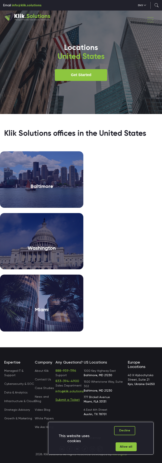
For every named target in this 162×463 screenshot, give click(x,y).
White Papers (44, 418)
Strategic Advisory (17, 409)
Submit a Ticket (67, 400)
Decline (124, 430)
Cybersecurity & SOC (19, 383)
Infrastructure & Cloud (19, 401)
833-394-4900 (67, 381)
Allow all (126, 446)
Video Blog (42, 409)
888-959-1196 (65, 371)
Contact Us (43, 379)
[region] (101, 438)
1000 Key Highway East (100, 373)
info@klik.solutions (27, 5)
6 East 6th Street (95, 412)
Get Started (81, 75)
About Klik (42, 370)
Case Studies (44, 388)
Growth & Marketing (18, 418)
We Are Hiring (44, 427)
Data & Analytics (16, 392)
